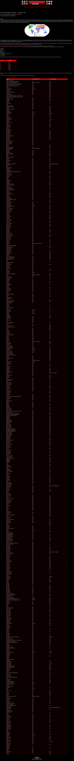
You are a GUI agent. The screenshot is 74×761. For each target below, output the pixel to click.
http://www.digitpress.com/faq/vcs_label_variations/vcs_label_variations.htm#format (14, 46)
